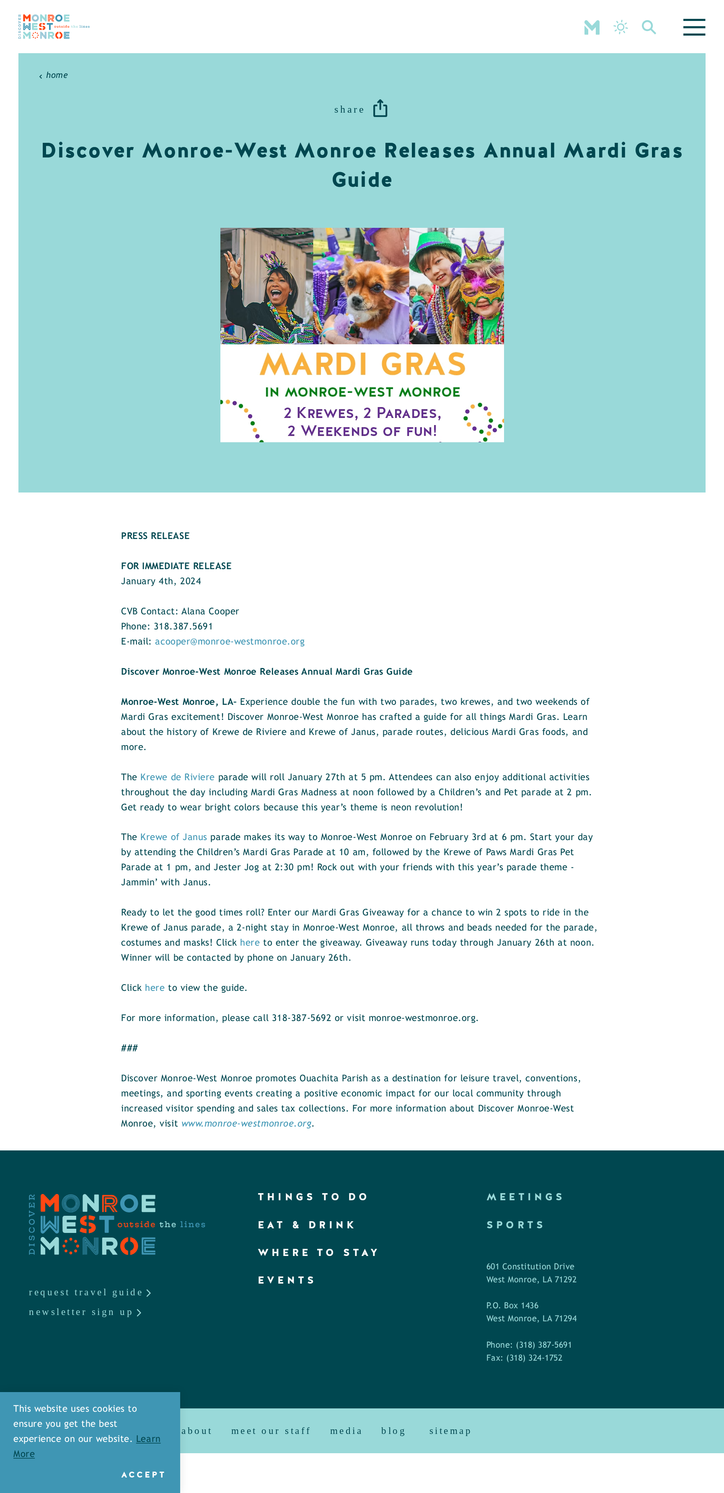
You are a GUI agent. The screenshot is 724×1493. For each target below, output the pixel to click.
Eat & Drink (307, 1224)
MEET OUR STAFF (271, 1431)
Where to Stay (319, 1252)
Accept (143, 1474)
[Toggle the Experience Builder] (592, 26)
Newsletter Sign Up (81, 1312)
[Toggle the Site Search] (649, 26)
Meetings (526, 1196)
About (197, 1431)
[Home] (54, 26)
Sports (516, 1224)
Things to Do (314, 1196)
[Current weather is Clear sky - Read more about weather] (620, 27)
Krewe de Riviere (177, 778)
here (250, 943)
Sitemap (451, 1431)
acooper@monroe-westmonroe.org (230, 642)
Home (57, 76)
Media (346, 1431)
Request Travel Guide (86, 1292)
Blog (393, 1431)
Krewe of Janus (173, 837)
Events (287, 1280)
